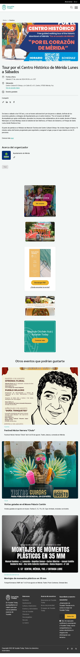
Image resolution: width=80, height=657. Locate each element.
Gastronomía (26, 603)
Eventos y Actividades (30, 609)
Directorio (25, 614)
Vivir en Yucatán (27, 611)
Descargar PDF (40, 283)
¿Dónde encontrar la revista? (40, 287)
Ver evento (40, 203)
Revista (25, 620)
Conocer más (40, 340)
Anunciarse (68, 2)
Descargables (27, 617)
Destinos (25, 600)
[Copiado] (3, 103)
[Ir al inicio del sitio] (8, 9)
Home (5, 20)
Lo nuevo (25, 623)
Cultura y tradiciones (29, 606)
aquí (12, 138)
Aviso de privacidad (47, 605)
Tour (5, 167)
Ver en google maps (13, 88)
